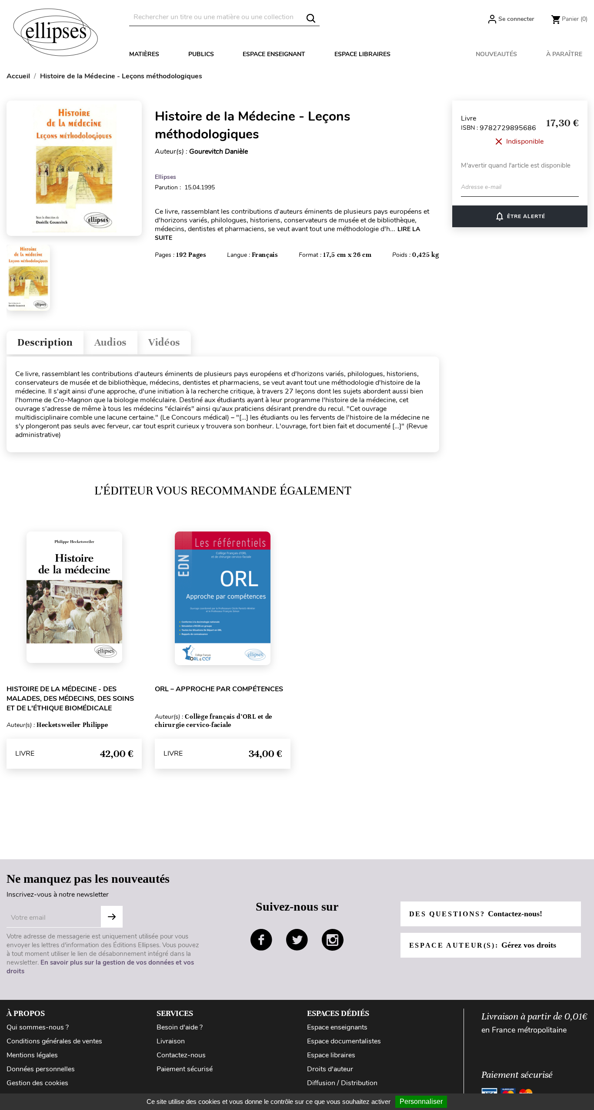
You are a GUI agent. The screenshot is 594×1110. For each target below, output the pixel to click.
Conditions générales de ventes (54, 1041)
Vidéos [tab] (164, 342)
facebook (261, 940)
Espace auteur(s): (482, 945)
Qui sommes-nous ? (38, 1027)
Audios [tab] (110, 342)
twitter (297, 940)
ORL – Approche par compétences (219, 689)
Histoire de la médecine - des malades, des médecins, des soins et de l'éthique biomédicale (70, 698)
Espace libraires (362, 54)
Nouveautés (496, 54)
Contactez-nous (181, 1055)
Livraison (171, 1041)
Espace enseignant (274, 54)
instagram (333, 940)
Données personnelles (41, 1069)
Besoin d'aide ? (180, 1027)
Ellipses (165, 177)
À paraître (564, 54)
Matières (144, 54)
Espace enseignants (337, 1027)
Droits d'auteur (330, 1069)
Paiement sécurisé (185, 1069)
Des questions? (475, 913)
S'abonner (112, 917)
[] (311, 18)
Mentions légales (32, 1055)
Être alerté (519, 216)
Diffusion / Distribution (342, 1083)
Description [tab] (45, 342)
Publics (201, 54)
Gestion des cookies (37, 1083)
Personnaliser (421, 1101)
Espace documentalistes (344, 1041)
